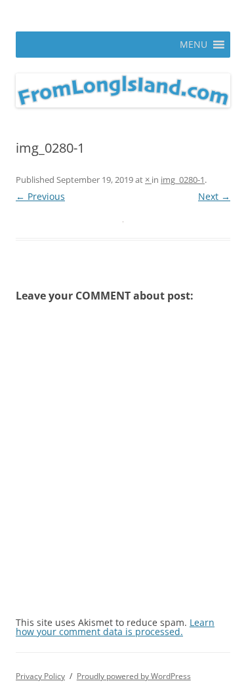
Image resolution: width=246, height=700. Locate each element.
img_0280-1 (183, 179)
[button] (193, 44)
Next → (214, 196)
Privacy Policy (40, 676)
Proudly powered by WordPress (134, 676)
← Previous (40, 196)
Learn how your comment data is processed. (115, 627)
